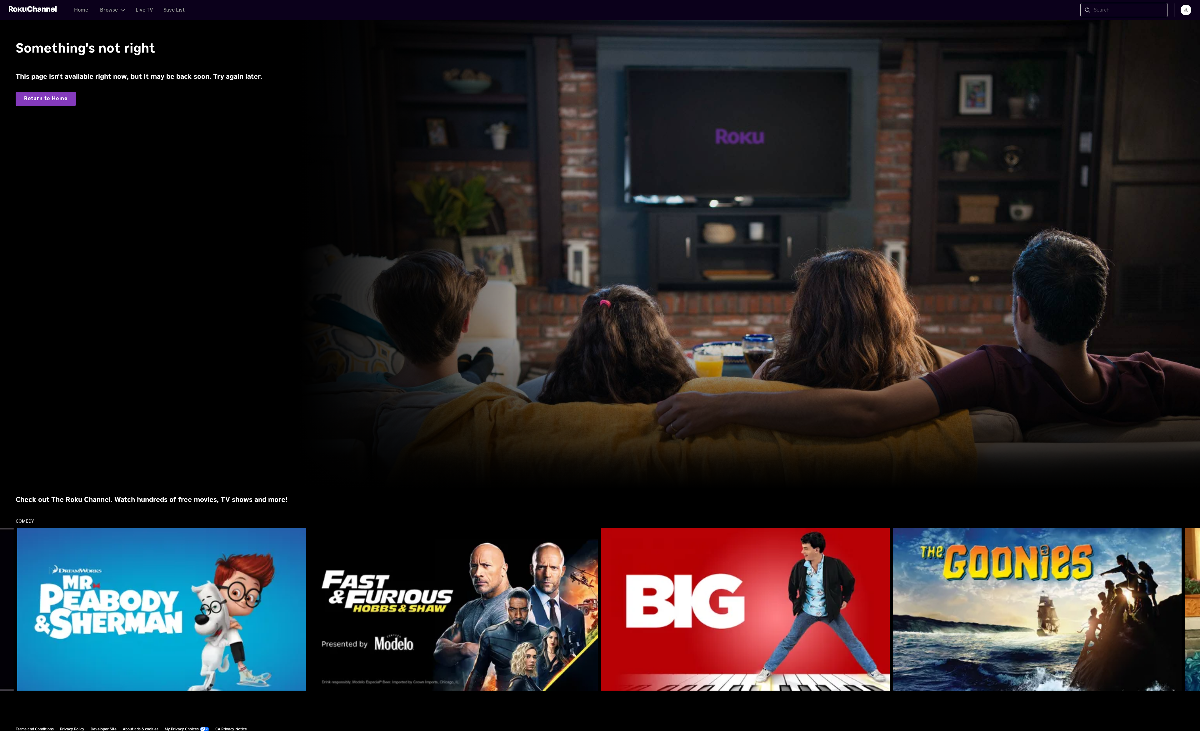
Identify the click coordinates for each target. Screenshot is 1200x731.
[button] (162, 609)
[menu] (1186, 10)
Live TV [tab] (144, 10)
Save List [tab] (174, 10)
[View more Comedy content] (1192, 609)
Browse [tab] (109, 10)
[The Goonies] (1037, 609)
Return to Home (46, 98)
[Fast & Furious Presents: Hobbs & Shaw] (453, 609)
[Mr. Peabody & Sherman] (161, 609)
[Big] (745, 609)
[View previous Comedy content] (8, 609)
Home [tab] (81, 10)
